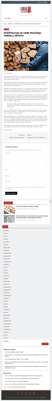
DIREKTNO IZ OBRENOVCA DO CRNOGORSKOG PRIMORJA (26, 384)
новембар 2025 (7, 256)
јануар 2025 (6, 284)
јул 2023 (5, 335)
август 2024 (6, 298)
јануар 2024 (6, 318)
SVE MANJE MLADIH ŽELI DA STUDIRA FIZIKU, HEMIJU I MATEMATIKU (23, 378)
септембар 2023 (7, 329)
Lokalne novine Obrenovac (10, 39)
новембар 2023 (7, 324)
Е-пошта (7, 175)
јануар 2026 (6, 250)
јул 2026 (6, 233)
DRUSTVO (6, 29)
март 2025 (6, 278)
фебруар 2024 (7, 315)
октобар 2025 (7, 259)
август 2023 (6, 332)
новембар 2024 (7, 290)
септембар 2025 (7, 261)
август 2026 (6, 230)
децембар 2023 (7, 321)
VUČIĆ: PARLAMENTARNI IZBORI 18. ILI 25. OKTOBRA (16, 359)
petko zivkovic (8, 387)
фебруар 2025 (7, 281)
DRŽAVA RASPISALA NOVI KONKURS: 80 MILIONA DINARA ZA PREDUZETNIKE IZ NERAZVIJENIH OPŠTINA (32, 217)
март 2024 (6, 312)
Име (6, 170)
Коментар (8, 153)
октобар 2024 (7, 292)
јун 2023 (5, 338)
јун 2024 (6, 304)
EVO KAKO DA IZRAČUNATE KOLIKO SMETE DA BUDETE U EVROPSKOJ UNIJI (25, 376)
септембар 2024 (7, 295)
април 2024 (6, 309)
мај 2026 (6, 239)
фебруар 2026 (7, 247)
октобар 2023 (7, 326)
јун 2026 (6, 236)
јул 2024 (6, 301)
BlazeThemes (43, 397)
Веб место (7, 181)
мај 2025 (6, 273)
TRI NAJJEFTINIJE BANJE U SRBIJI (18, 387)
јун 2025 (5, 270)
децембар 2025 (7, 253)
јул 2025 (5, 267)
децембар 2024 (7, 287)
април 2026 (6, 242)
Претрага (6, 341)
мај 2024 (6, 307)
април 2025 (6, 276)
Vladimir (6, 376)
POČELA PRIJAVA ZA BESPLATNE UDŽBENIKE (18, 381)
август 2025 (6, 264)
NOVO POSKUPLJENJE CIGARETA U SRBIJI (27, 206)
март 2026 (6, 245)
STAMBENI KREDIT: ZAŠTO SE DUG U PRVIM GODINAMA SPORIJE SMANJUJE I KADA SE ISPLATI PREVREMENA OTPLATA (26, 367)
